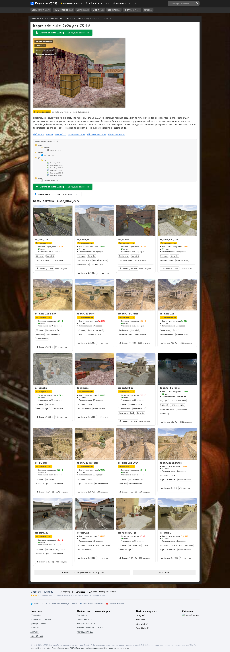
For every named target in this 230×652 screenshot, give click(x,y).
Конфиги (98, 10)
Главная (33, 648)
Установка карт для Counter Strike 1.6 (58, 194)
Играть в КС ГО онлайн (41, 619)
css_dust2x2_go (125, 388)
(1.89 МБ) (129, 268)
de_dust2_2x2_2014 (128, 463)
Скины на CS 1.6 (84, 619)
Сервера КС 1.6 (123, 3)
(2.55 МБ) (88, 558)
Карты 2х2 (61, 134)
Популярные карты (97, 134)
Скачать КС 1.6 (46, 3)
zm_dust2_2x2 (167, 313)
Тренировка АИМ (38, 623)
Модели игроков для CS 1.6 (90, 627)
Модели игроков (63, 10)
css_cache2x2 (41, 533)
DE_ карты (39, 134)
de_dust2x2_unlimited (171, 463)
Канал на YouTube (116, 604)
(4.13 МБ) (129, 558)
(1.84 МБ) (88, 273)
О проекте (35, 591)
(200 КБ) (46, 417)
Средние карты (83, 264)
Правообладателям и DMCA (63, 648)
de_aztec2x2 (41, 388)
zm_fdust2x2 (124, 239)
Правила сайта (44, 648)
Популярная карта (43, 243)
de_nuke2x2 (83, 388)
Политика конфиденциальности (89, 648)
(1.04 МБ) (46, 492)
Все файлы (82, 615)
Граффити (113, 10)
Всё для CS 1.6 (95, 3)
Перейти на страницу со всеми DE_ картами (82, 572)
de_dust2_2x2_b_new (45, 313)
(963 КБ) (170, 422)
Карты (83, 10)
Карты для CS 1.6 (85, 631)
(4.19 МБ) (46, 562)
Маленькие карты (77, 134)
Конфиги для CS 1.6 (86, 623)
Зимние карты (182, 409)
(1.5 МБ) (170, 488)
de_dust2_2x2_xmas (170, 388)
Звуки (148, 10)
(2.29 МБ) (170, 558)
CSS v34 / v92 (36, 636)
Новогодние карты (167, 409)
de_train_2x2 (41, 239)
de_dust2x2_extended (87, 463)
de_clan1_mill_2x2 (169, 239)
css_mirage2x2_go (127, 533)
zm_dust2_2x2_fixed (128, 313)
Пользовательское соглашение (117, 648)
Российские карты (100, 260)
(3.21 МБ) (88, 343)
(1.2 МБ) (46, 268)
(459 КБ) (170, 343)
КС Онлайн (35, 615)
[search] (197, 3)
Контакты (48, 591)
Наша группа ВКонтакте (93, 604)
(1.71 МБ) (170, 268)
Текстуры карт (132, 10)
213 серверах (83, 112)
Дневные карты (57, 260)
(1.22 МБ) (129, 492)
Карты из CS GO (139, 409)
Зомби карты (123, 256)
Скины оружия (41, 10)
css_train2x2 (83, 533)
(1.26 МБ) (88, 417)
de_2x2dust (41, 463)
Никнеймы (35, 627)
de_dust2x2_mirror (86, 313)
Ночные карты (165, 413)
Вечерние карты (117, 134)
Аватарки (34, 631)
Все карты (164, 572)
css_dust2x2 (165, 533)
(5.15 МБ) (129, 421)
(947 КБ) (129, 343)
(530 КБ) (88, 492)
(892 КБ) (46, 347)
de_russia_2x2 (84, 239)
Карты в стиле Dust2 (53, 330)
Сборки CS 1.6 (70, 3)
